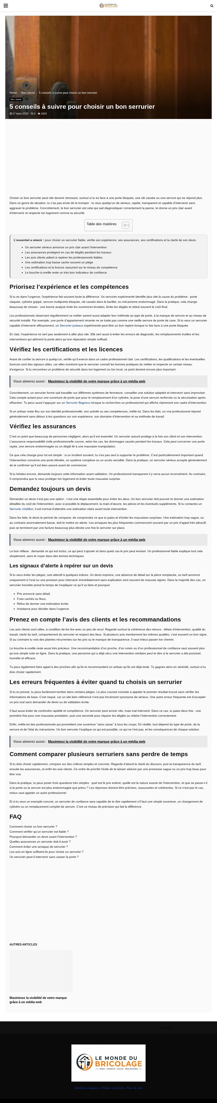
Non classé (16, 99)
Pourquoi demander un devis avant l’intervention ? (43, 836)
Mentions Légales (87, 1088)
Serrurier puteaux (71, 325)
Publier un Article (112, 1088)
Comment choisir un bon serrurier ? (33, 826)
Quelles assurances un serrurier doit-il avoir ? (40, 841)
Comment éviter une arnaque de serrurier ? (39, 846)
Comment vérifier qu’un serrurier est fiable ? (39, 831)
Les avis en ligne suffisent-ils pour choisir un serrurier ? (46, 851)
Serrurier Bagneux (78, 402)
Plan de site (134, 1088)
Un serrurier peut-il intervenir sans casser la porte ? (44, 857)
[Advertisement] (108, 161)
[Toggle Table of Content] (123, 225)
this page (166, 1028)
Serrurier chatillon (21, 509)
